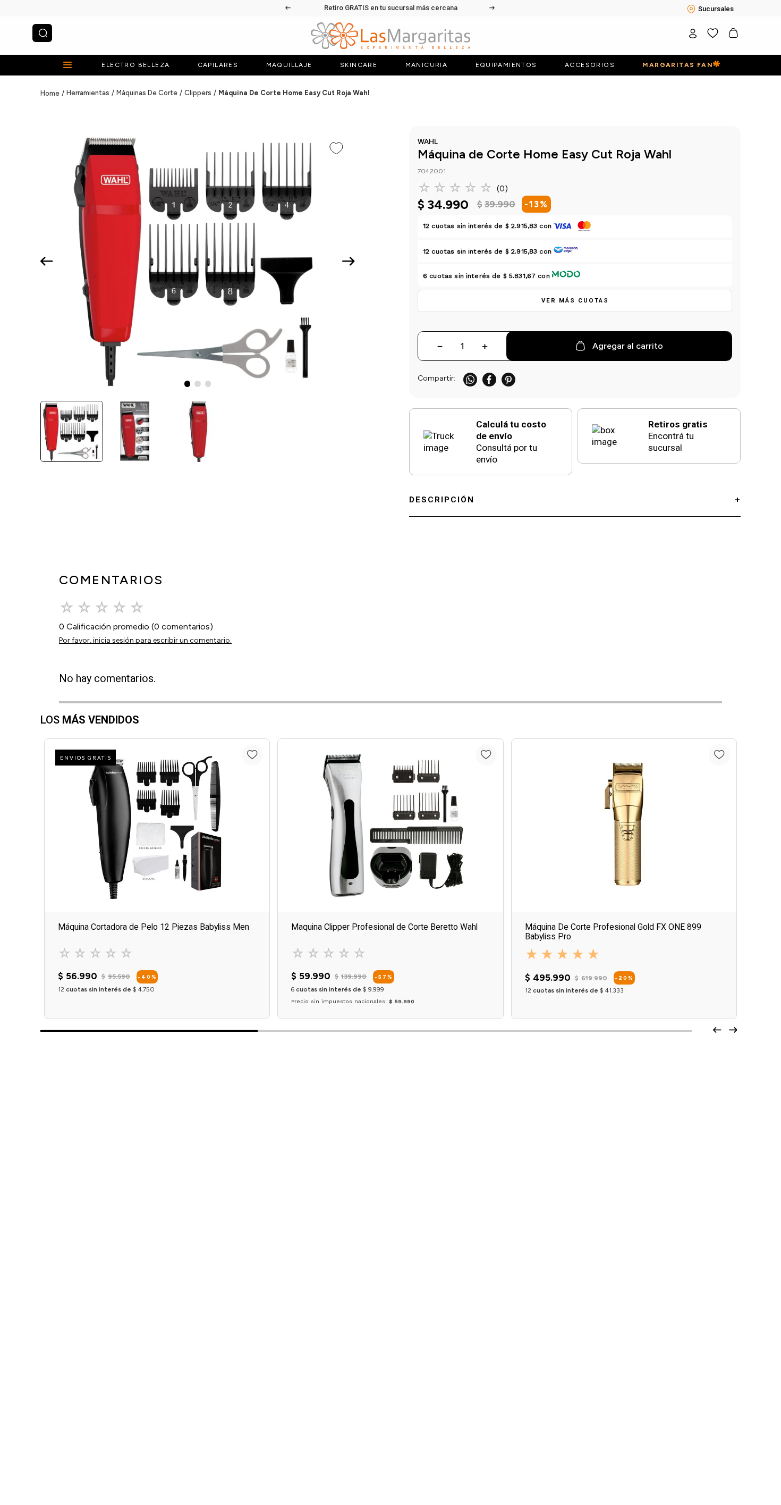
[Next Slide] (492, 8)
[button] (575, 301)
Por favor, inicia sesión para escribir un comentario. (145, 640)
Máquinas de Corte (146, 93)
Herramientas (87, 93)
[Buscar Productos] (43, 33)
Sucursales (716, 9)
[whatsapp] (470, 379)
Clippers (197, 93)
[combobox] (42, 33)
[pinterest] (508, 379)
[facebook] (489, 379)
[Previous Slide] (288, 8)
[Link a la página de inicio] (53, 93)
